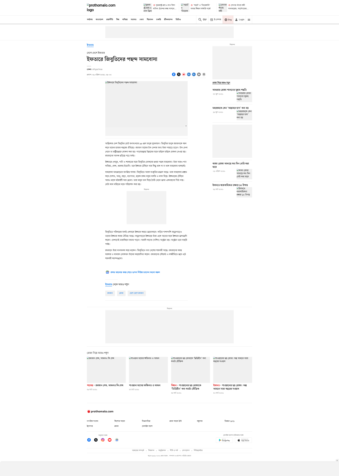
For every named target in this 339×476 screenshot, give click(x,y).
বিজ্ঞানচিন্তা (146, 421)
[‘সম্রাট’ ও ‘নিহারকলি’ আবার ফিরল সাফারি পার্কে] (185, 7)
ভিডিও (178, 19)
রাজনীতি (109, 19)
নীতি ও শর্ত (174, 450)
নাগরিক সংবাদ (92, 421)
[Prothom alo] (105, 7)
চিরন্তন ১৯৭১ (229, 421)
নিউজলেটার (198, 450)
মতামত (133, 19)
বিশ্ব (117, 19)
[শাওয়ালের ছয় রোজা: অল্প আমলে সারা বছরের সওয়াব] (232, 370)
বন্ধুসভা (200, 421)
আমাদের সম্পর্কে (138, 450)
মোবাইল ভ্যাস (147, 426)
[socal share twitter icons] (179, 75)
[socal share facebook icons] (174, 75)
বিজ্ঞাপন (151, 450)
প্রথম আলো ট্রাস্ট (176, 421)
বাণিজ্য (125, 19)
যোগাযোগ (186, 450)
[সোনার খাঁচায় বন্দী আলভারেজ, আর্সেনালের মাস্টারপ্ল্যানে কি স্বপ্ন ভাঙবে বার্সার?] (223, 7)
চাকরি (158, 19)
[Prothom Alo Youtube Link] (111, 440)
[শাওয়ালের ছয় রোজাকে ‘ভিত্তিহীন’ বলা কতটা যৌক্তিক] (190, 370)
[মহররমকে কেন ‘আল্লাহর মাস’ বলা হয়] (244, 115)
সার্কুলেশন (162, 450)
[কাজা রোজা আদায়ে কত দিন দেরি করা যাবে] (244, 174)
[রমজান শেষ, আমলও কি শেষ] (106, 370)
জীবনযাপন (168, 19)
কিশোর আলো (119, 421)
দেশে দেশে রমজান (137, 293)
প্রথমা (116, 426)
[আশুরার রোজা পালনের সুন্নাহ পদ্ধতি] (244, 97)
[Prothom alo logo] (100, 412)
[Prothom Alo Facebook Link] (90, 440)
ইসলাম (90, 45)
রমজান (110, 293)
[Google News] (116, 440)
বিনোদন (150, 19)
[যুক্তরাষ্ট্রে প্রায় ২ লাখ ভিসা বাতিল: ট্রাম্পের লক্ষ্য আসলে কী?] (148, 7)
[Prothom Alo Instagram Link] (104, 440)
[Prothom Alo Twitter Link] (97, 440)
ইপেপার (90, 426)
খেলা (142, 19)
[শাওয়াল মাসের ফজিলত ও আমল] (148, 370)
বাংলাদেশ (99, 19)
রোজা (121, 293)
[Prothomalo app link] (224, 440)
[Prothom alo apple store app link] (243, 440)
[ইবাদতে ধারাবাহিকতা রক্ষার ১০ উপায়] (244, 192)
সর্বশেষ (90, 19)
